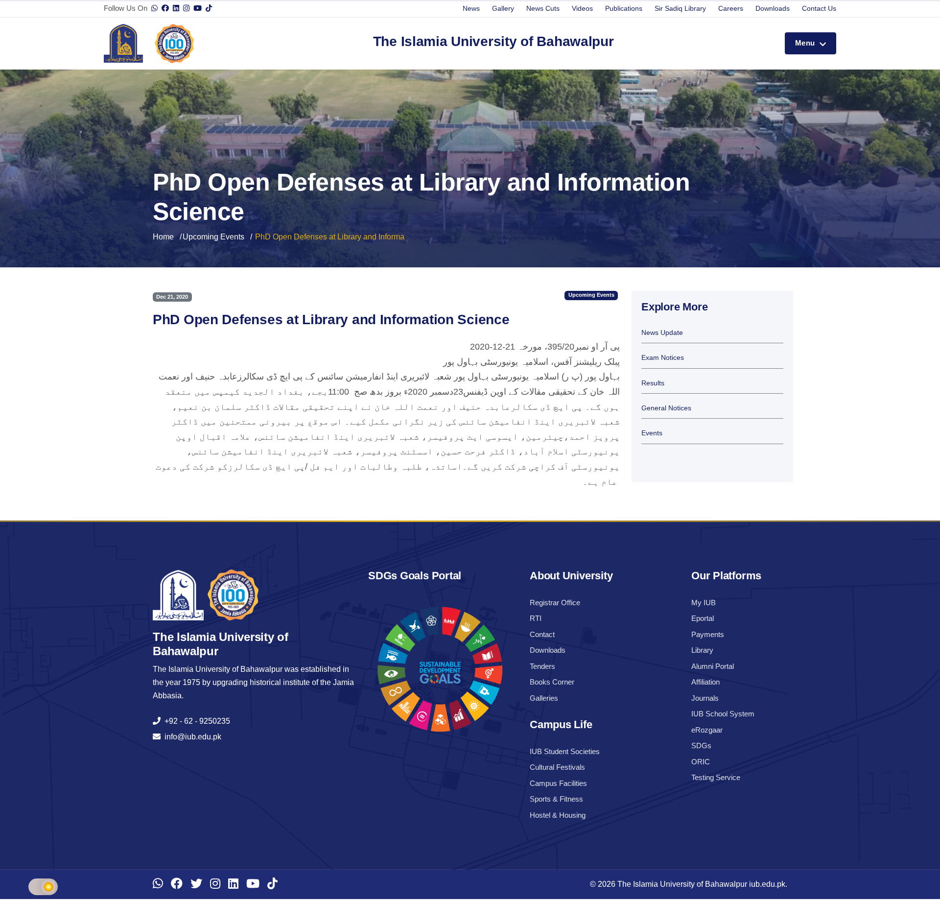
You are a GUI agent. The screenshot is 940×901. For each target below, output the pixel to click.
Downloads (772, 8)
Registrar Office (555, 602)
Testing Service (715, 777)
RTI (535, 618)
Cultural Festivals (557, 767)
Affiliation (705, 682)
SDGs (701, 745)
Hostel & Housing (558, 815)
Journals (705, 698)
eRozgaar (707, 730)
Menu (806, 43)
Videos (582, 8)
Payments (707, 634)
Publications (623, 8)
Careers (730, 8)
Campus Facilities (558, 783)
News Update (662, 332)
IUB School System (722, 714)
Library (702, 650)
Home (163, 237)
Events (651, 433)
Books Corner (552, 682)
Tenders (542, 666)
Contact (542, 634)
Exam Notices (662, 357)
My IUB (703, 602)
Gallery (503, 8)
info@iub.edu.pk (191, 737)
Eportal (702, 618)
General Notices (666, 408)
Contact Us (819, 8)
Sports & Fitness (556, 799)
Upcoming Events (213, 237)
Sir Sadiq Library (680, 8)
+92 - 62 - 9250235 (195, 721)
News (471, 8)
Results (652, 383)
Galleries (544, 698)
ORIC (700, 762)
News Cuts (543, 8)
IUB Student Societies (565, 751)
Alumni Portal (712, 666)
